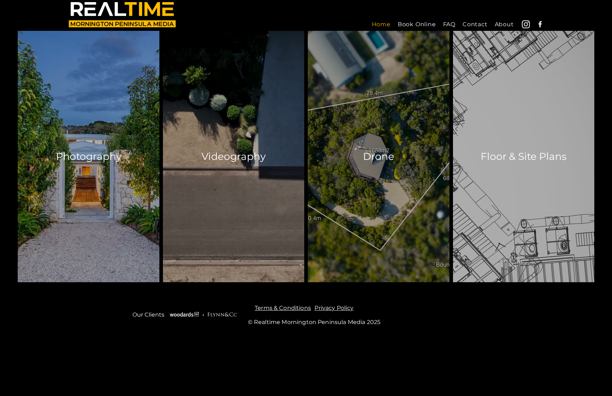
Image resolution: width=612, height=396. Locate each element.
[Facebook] (540, 24)
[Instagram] (526, 24)
